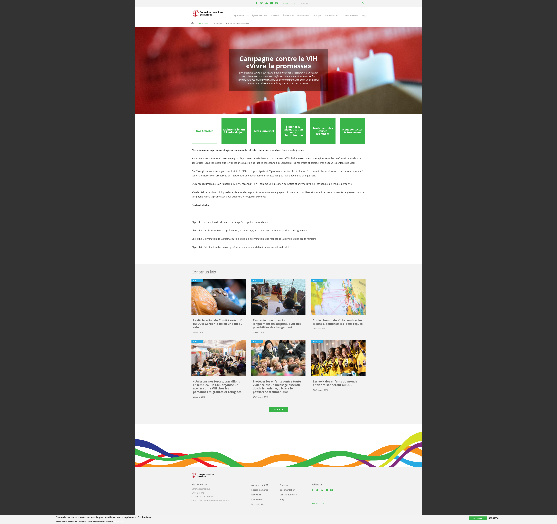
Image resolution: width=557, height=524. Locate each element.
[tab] (204, 131)
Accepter (477, 518)
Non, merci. (494, 518)
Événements (288, 15)
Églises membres (259, 15)
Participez (316, 15)
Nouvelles (275, 15)
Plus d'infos (119, 521)
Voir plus (278, 409)
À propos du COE (241, 15)
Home (192, 23)
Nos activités (303, 15)
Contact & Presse (350, 15)
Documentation (332, 15)
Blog (363, 15)
